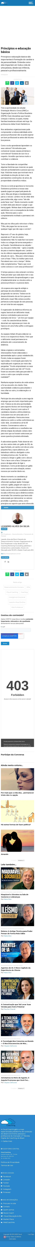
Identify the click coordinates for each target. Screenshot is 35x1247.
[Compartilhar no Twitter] (17, 83)
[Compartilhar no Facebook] (12, 83)
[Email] (27, 83)
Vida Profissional (17, 607)
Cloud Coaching (12, 592)
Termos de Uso (7, 1165)
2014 (28, 587)
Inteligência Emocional (17, 597)
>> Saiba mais (6, 1141)
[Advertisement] (17, 26)
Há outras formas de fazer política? (16, 825)
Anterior (14, 860)
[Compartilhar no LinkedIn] (22, 83)
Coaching (24, 592)
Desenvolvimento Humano (14, 587)
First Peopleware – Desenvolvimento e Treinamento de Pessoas (17, 535)
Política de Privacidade (10, 1162)
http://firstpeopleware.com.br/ (12, 553)
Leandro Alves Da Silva (15, 526)
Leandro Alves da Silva (17, 602)
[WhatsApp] (7, 83)
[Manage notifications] (4, 1237)
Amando (4, 854)
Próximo (20, 860)
